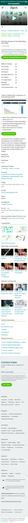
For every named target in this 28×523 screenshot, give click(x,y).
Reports (3, 442)
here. (2, 498)
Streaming (11, 402)
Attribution (15, 416)
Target (3, 204)
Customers (13, 459)
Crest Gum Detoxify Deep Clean (12, 348)
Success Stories (6, 445)
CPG (22, 402)
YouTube (17, 168)
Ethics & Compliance (7, 512)
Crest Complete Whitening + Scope (13, 342)
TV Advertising (5, 450)
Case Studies (12, 442)
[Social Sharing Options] (2, 27)
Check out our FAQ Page (16, 218)
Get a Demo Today (9, 134)
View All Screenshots (8, 243)
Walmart (9, 204)
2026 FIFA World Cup (7, 433)
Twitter (10, 168)
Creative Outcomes (18, 445)
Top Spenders (12, 428)
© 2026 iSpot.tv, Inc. (6, 510)
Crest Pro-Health (7, 350)
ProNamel (4, 335)
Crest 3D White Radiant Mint (10, 345)
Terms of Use (15, 53)
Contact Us (14, 462)
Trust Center (17, 512)
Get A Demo (6, 385)
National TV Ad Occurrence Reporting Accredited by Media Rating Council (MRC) (15, 488)
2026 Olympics (19, 433)
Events (3, 447)
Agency (3, 402)
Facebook (4, 168)
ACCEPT (11, 521)
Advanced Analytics (7, 419)
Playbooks (10, 447)
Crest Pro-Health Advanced (10, 353)
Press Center (5, 462)
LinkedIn (3, 476)
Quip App (9, 178)
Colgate (4, 329)
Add (8, 208)
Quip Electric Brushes (8, 174)
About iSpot (4, 459)
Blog (18, 442)
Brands (11, 400)
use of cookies (4, 521)
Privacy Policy (5, 53)
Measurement (5, 416)
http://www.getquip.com (9, 192)
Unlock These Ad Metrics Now (14, 57)
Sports (18, 402)
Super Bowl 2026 (17, 431)
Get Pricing (13, 464)
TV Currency (19, 447)
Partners (22, 462)
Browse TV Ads (5, 431)
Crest (3, 324)
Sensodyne (5, 332)
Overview (4, 400)
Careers (20, 459)
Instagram (11, 476)
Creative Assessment (15, 414)
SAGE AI (17, 405)
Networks (17, 400)
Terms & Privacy (18, 510)
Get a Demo (5, 464)
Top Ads (3, 428)
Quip (2, 162)
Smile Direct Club (7, 327)
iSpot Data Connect (7, 405)
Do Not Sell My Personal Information (11, 501)
